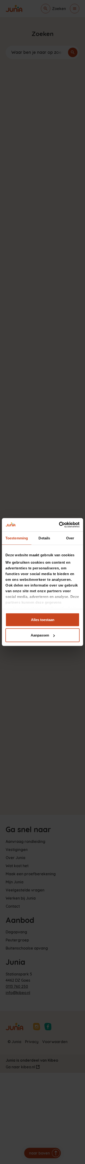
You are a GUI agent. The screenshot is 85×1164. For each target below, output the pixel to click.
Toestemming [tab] (16, 538)
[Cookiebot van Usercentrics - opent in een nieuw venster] (60, 525)
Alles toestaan (42, 619)
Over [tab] (70, 538)
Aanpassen (40, 635)
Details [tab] (44, 538)
